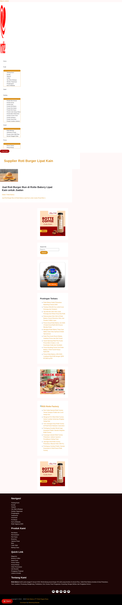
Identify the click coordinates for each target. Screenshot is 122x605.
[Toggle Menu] (12, 70)
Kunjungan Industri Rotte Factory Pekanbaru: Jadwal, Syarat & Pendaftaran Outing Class (53, 437)
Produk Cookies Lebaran (13, 121)
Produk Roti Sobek (12, 108)
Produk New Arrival (12, 100)
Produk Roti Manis (11, 106)
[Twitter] (57, 591)
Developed (23, 602)
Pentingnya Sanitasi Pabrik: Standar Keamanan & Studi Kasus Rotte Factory (54, 448)
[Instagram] (61, 591)
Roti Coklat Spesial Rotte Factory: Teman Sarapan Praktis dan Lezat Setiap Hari (53, 412)
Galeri (4, 89)
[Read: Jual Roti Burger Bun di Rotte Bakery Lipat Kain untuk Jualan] (9, 181)
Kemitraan (14, 519)
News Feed (14, 560)
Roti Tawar (14, 537)
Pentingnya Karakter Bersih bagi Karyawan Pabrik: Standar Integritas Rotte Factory (54, 430)
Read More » (24, 198)
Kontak (8, 74)
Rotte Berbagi (10, 130)
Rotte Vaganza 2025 (17, 524)
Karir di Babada (11, 85)
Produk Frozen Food (12, 115)
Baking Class (15, 547)
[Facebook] (53, 591)
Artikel (4, 194)
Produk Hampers (11, 117)
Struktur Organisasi (12, 81)
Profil (4, 67)
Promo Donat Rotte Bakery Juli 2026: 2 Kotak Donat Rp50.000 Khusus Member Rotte (54, 325)
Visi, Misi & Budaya (12, 80)
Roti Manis (14, 532)
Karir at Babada (15, 522)
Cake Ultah (14, 545)
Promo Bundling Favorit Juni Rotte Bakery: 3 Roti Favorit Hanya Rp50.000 (53, 349)
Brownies (14, 539)
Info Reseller (15, 569)
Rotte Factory (52, 406)
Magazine (14, 556)
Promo (5, 140)
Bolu (12, 543)
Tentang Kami (10, 72)
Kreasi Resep (10, 147)
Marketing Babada (34, 602)
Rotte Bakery (30, 599)
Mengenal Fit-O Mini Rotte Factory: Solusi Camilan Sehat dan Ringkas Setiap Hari (53, 419)
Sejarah (9, 76)
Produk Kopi (10, 104)
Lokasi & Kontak (16, 573)
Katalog (5, 95)
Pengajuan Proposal (17, 571)
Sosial (4, 125)
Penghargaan (10, 83)
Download (14, 517)
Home (4, 61)
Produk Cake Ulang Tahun (13, 112)
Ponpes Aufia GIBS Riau (13, 134)
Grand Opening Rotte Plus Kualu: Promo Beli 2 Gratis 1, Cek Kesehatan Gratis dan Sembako (53, 343)
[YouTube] (64, 591)
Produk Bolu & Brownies (13, 113)
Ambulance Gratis (11, 132)
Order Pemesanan (16, 567)
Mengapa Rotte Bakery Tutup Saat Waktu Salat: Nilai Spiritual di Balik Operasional (53, 331)
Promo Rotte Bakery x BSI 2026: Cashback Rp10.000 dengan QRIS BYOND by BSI (53, 356)
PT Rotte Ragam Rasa (41, 599)
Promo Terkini (10, 145)
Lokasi (8, 78)
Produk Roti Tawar (11, 110)
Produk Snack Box (11, 119)
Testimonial (14, 515)
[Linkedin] (68, 591)
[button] (4, 151)
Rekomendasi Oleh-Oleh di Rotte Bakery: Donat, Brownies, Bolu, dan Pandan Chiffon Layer (53, 318)
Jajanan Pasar (15, 541)
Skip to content (4, 1)
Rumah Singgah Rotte (12, 136)
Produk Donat (10, 102)
